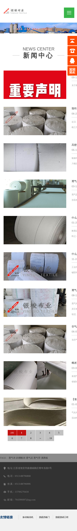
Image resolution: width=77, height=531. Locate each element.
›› (40, 438)
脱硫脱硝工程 (62, 517)
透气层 (29, 458)
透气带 (36, 458)
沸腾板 (44, 458)
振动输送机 (28, 517)
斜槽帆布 (20, 458)
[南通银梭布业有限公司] (15, 11)
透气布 (12, 458)
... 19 (49, 438)
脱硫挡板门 (44, 517)
